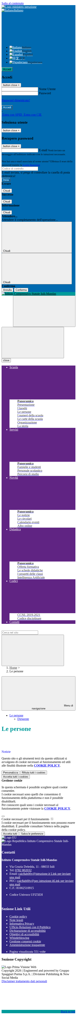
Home (13, 667)
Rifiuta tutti (33, 772)
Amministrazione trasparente (27, 945)
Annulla (7, 289)
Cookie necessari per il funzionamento (26, 819)
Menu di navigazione (52, 707)
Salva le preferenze (32, 833)
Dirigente (23, 719)
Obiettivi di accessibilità (24, 934)
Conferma (21, 289)
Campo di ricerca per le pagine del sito (25, 628)
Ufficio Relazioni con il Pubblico (30, 927)
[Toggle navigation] (33, 342)
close (6, 360)
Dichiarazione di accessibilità (27, 930)
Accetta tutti (15, 776)
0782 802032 (23, 870)
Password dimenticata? (16, 100)
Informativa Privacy (21, 923)
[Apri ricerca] (44, 311)
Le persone (16, 715)
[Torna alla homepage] (38, 294)
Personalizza (10, 772)
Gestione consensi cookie (25, 941)
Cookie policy (18, 916)
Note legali (16, 920)
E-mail (43, 150)
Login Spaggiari (31, 164)
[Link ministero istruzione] (19, 6)
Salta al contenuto (13, 3)
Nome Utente (47, 89)
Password (45, 93)
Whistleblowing (19, 937)
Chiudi (6, 190)
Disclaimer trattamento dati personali (24, 981)
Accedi (7, 69)
